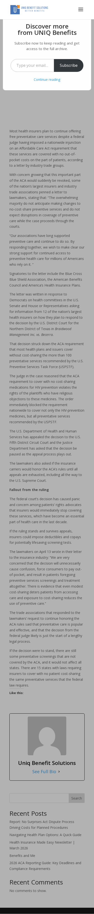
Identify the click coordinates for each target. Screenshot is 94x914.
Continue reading (47, 79)
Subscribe (69, 65)
